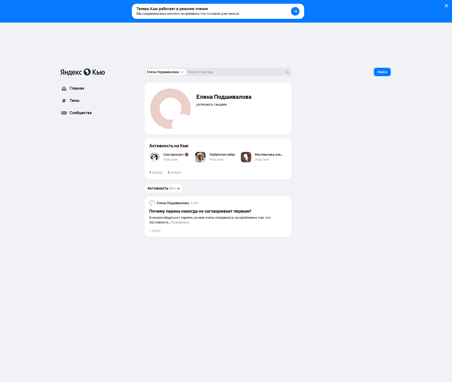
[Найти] (287, 72)
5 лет (194, 203)
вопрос (156, 172)
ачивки (174, 172)
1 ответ (155, 231)
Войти (382, 72)
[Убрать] (182, 72)
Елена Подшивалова (163, 72)
